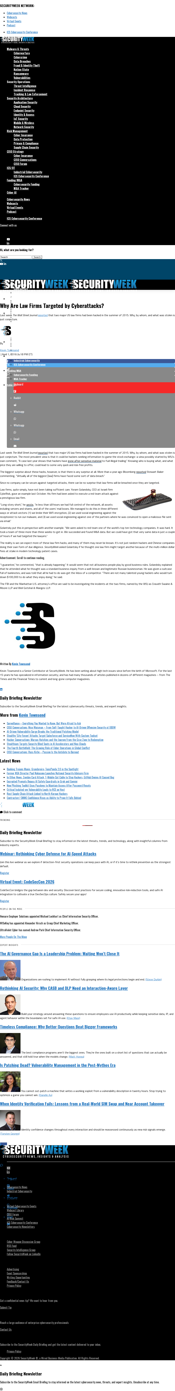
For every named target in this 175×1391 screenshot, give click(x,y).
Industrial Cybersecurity (28, 172)
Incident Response (24, 90)
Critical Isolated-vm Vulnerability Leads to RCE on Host (36, 790)
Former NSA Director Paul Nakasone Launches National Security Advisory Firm (48, 773)
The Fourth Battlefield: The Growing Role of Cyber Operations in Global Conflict (48, 748)
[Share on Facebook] (91, 361)
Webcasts (12, 17)
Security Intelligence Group (21, 1250)
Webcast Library (15, 1210)
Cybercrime (20, 57)
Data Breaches (22, 61)
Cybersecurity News (17, 13)
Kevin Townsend (9, 350)
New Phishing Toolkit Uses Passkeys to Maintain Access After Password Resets (49, 785)
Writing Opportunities (18, 1277)
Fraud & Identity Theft (27, 65)
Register (4, 873)
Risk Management (17, 131)
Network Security (24, 127)
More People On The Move (13, 937)
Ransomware (21, 74)
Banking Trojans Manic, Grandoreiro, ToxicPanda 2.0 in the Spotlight (42, 769)
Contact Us (6, 1329)
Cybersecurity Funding (27, 184)
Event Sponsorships (17, 1273)
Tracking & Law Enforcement (30, 94)
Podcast (11, 25)
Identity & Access (24, 115)
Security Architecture (20, 98)
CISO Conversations (25, 160)
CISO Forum (20, 164)
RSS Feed (12, 1246)
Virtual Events (14, 21)
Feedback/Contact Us (18, 1281)
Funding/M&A (14, 180)
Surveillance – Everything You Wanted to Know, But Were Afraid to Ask (44, 723)
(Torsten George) (10, 1134)
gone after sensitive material (85, 461)
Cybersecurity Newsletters (21, 1227)
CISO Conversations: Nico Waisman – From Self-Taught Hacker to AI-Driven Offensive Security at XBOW (61, 727)
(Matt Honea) (76, 1057)
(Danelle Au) (45, 1095)
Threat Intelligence (25, 86)
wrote (29, 504)
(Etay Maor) (73, 1018)
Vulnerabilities (22, 78)
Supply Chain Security (26, 147)
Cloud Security (22, 106)
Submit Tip (5, 1307)
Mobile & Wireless (24, 123)
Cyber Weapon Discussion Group (23, 1242)
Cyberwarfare (22, 53)
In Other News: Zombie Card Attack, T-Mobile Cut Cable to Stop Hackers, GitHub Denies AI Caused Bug (60, 777)
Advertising (13, 1269)
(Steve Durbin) (153, 979)
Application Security (25, 102)
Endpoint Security (24, 110)
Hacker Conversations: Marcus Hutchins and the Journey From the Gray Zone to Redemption (55, 740)
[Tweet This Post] (91, 365)
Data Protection (23, 139)
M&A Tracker (21, 188)
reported (43, 315)
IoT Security (21, 119)
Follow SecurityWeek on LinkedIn (24, 1254)
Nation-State (21, 69)
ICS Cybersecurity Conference (22, 32)
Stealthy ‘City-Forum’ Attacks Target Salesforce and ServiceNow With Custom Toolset (52, 736)
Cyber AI (12, 192)
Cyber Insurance (23, 135)
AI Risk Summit (15, 1218)
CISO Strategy (15, 151)
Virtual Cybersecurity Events (21, 1206)
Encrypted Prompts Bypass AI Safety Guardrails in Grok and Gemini (42, 781)
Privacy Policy (14, 1286)
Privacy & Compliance (26, 143)
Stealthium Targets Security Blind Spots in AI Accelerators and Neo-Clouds (46, 744)
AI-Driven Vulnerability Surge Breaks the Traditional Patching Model (43, 731)
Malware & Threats (18, 49)
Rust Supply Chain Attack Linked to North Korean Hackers (37, 794)
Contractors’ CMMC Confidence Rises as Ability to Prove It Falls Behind (44, 798)
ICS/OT (11, 168)
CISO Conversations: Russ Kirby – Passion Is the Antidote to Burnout (43, 752)
